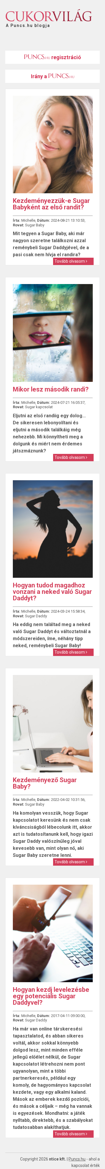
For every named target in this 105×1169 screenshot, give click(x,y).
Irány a (39, 76)
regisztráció (65, 57)
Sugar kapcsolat (39, 407)
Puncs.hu (77, 1159)
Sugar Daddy (36, 616)
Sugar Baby (34, 225)
